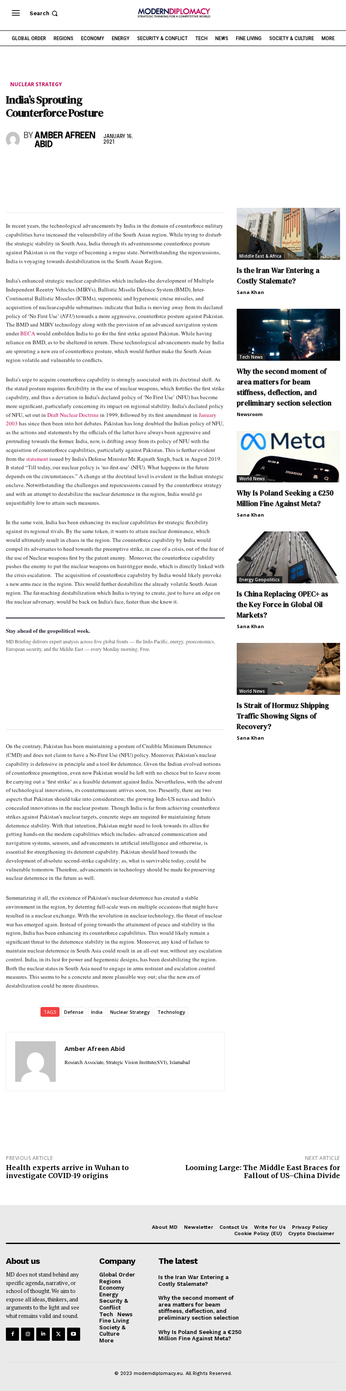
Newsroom (249, 414)
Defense (74, 1012)
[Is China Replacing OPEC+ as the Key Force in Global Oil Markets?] (288, 557)
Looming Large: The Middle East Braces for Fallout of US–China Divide (262, 1171)
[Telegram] (111, 167)
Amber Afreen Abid (65, 140)
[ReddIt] (92, 167)
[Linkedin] (72, 167)
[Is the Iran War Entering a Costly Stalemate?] (288, 234)
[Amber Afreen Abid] (13, 139)
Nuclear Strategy (36, 84)
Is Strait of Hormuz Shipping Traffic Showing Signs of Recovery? (283, 716)
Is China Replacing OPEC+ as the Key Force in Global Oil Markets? (282, 604)
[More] (131, 167)
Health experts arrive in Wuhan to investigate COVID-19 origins (67, 1171)
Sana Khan (250, 292)
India (97, 1012)
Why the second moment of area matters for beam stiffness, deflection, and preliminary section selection (284, 387)
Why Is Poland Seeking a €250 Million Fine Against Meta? (285, 498)
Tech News (251, 357)
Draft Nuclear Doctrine (73, 415)
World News (252, 479)
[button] (44, 13)
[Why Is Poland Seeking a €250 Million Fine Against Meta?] (288, 457)
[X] (33, 167)
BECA (27, 333)
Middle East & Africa (260, 256)
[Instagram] (27, 1334)
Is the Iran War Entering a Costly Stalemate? (278, 275)
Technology (171, 1012)
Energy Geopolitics (259, 580)
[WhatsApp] (53, 167)
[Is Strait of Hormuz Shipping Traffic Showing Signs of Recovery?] (288, 669)
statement (37, 459)
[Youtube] (73, 1334)
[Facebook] (14, 167)
